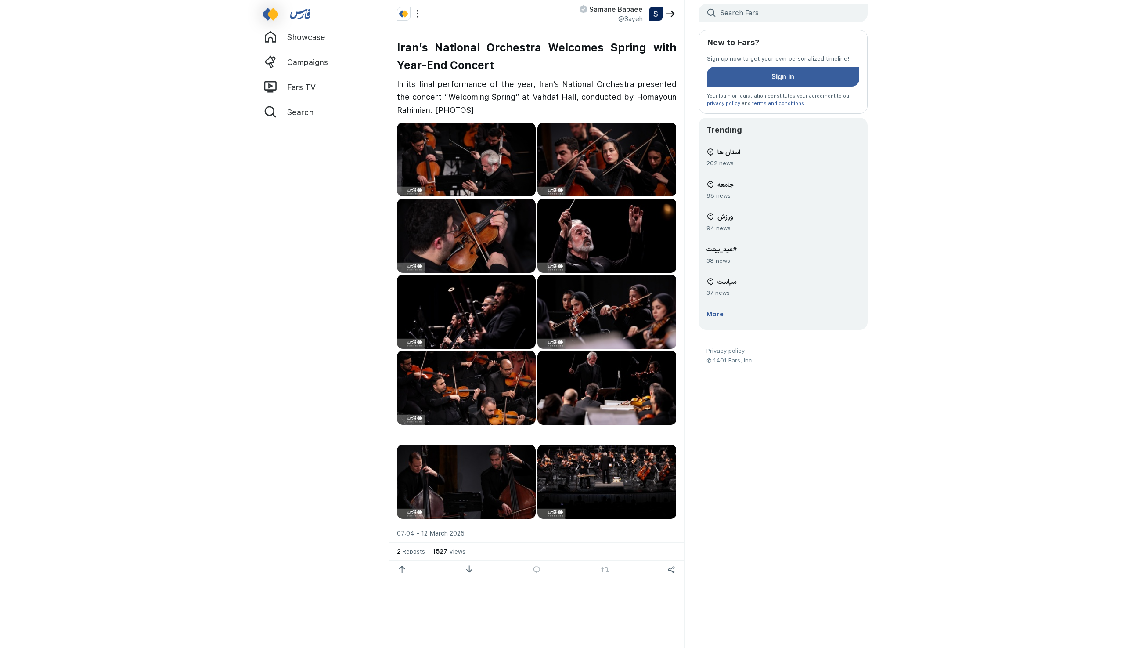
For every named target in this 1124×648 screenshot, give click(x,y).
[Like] (402, 570)
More (715, 313)
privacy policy (723, 103)
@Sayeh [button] (630, 18)
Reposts (411, 551)
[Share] (671, 570)
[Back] (671, 14)
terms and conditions (778, 103)
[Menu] (418, 14)
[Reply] (537, 570)
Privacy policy (725, 350)
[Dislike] (469, 570)
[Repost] (605, 570)
